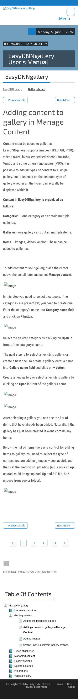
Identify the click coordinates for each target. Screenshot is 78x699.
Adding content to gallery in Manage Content (44, 630)
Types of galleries (24, 651)
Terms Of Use (63, 684)
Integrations (21, 670)
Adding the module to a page (39, 620)
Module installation (25, 610)
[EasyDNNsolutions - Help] (19, 8)
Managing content (24, 656)
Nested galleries (23, 665)
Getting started (36, 89)
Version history (22, 675)
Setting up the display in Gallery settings (45, 645)
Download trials (65, 2)
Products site (12, 2)
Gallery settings (23, 661)
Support (27, 2)
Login (71, 686)
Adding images (31, 638)
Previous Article (16, 100)
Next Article (63, 100)
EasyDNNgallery (12, 89)
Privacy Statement (36, 686)
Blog (38, 2)
